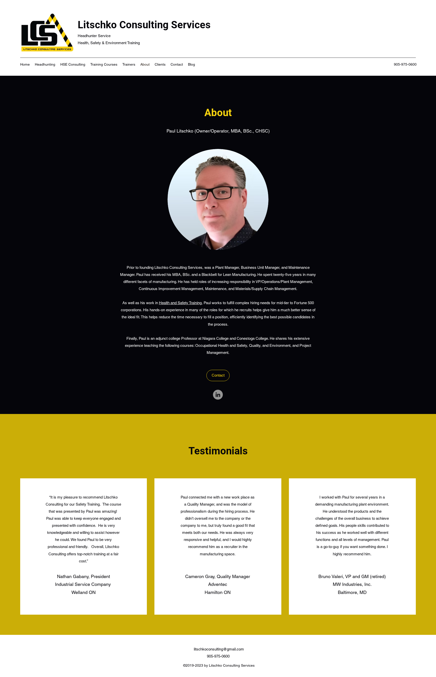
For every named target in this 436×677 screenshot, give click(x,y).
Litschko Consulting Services (144, 25)
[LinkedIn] (218, 395)
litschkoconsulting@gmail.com (219, 649)
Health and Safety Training (180, 303)
